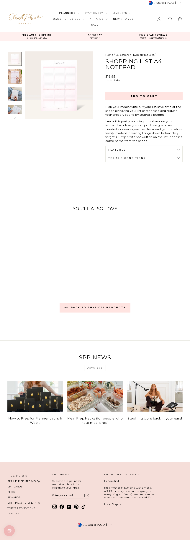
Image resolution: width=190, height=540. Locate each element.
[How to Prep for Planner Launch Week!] (35, 396)
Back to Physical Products (98, 307)
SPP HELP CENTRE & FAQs (23, 481)
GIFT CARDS (15, 486)
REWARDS (14, 497)
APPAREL (97, 18)
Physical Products (143, 54)
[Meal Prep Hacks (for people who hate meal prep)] (95, 396)
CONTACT (13, 513)
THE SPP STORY (17, 475)
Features (117, 149)
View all (95, 368)
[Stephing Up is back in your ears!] (155, 396)
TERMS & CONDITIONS (21, 508)
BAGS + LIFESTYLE (67, 18)
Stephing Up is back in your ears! (154, 418)
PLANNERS (67, 13)
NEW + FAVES (123, 18)
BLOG (11, 492)
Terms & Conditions (126, 158)
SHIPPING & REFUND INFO (23, 502)
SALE (95, 24)
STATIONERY (94, 13)
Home (109, 54)
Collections (122, 54)
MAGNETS (120, 13)
